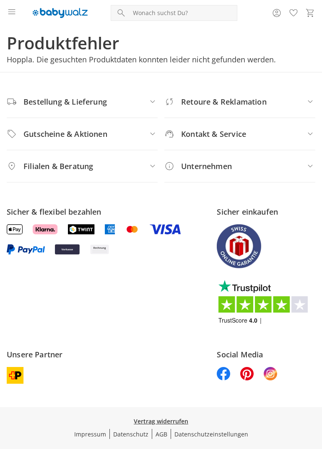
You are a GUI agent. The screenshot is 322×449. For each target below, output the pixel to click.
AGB (161, 434)
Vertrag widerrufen (161, 421)
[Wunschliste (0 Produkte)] (293, 13)
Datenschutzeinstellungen (211, 434)
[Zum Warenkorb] (310, 13)
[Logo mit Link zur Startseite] (60, 13)
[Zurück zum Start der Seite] (313, 390)
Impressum (90, 434)
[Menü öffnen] (12, 13)
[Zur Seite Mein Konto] (277, 13)
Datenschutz (130, 434)
